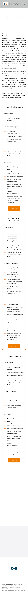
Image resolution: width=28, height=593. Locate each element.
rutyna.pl (23, 590)
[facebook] (15, 568)
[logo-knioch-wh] (14, 562)
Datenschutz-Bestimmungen (8, 590)
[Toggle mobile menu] (25, 4)
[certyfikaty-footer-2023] (14, 574)
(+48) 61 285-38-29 (18, 584)
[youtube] (12, 568)
